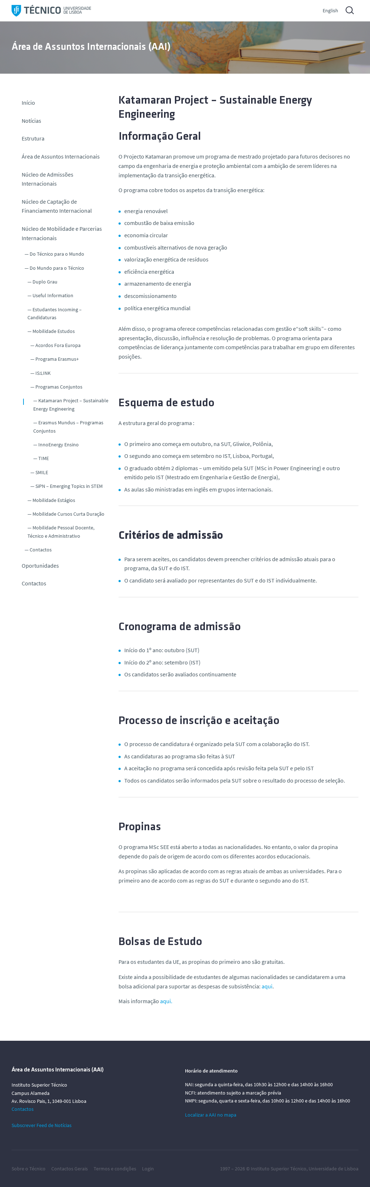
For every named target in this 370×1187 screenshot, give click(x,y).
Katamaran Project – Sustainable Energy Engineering (70, 404)
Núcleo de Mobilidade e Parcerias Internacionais (62, 233)
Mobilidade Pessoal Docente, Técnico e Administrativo (60, 531)
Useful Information (53, 295)
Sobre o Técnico (29, 1168)
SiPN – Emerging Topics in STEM (69, 486)
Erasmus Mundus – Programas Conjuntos (68, 426)
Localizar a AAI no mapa (210, 1115)
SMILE (41, 472)
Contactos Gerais (69, 1168)
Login (148, 1168)
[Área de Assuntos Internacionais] (51, 10)
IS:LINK (43, 373)
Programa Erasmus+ (57, 359)
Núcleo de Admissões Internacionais (47, 179)
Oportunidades (40, 565)
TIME (43, 458)
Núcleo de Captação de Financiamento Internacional (57, 206)
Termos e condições (115, 1168)
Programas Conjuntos (58, 387)
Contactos (41, 549)
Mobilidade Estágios (54, 500)
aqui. (166, 1001)
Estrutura (33, 138)
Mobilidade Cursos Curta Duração (68, 514)
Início (28, 102)
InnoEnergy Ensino (58, 444)
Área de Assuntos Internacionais (61, 156)
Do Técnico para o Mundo (57, 254)
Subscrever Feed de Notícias (42, 1125)
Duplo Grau (45, 281)
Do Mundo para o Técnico (57, 268)
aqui (267, 986)
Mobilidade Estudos (54, 331)
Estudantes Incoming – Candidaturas (54, 313)
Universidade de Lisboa (333, 1168)
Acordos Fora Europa (58, 345)
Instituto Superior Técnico (278, 1168)
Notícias (31, 120)
